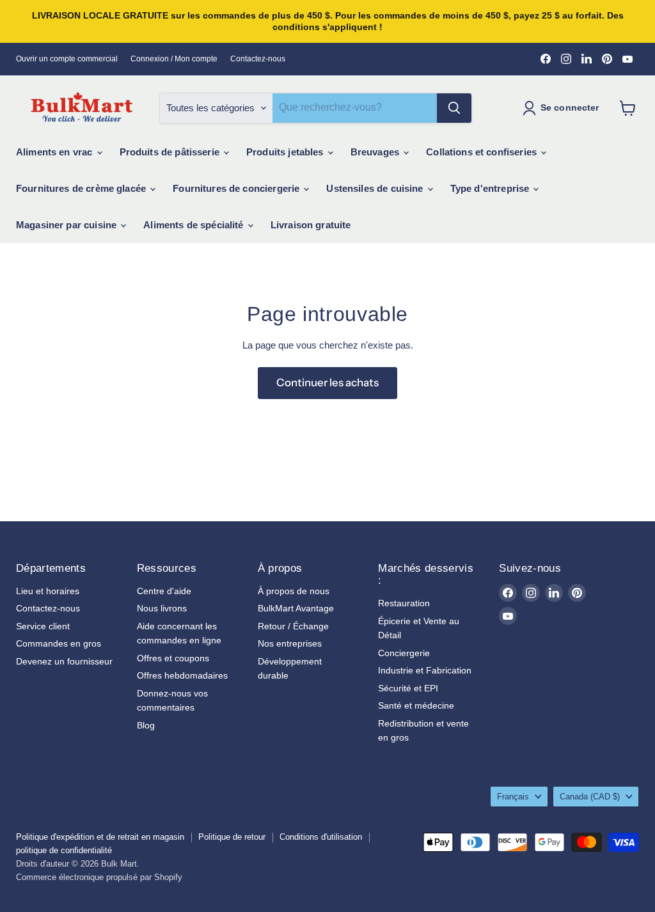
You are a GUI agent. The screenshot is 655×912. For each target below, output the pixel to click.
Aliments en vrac (55, 151)
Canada (590, 796)
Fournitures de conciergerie (237, 188)
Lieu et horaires (47, 591)
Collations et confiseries (482, 151)
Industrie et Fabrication (424, 670)
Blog (146, 725)
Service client (43, 626)
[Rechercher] (454, 108)
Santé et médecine (416, 705)
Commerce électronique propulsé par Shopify (99, 877)
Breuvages (376, 151)
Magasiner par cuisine (67, 224)
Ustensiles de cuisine (375, 188)
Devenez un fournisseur (64, 661)
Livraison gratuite (311, 224)
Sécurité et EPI (408, 688)
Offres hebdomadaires (182, 675)
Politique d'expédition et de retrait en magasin (100, 837)
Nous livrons (162, 608)
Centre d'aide (164, 591)
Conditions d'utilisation (321, 837)
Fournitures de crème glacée (82, 188)
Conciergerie (404, 653)
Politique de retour (231, 837)
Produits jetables (286, 151)
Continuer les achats (327, 382)
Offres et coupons (173, 658)
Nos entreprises (290, 643)
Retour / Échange (293, 626)
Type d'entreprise (491, 188)
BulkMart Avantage (296, 608)
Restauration (404, 603)
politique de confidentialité (64, 850)
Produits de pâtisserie (171, 151)
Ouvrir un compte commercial (67, 58)
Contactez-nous (257, 58)
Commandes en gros (58, 643)
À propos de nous (293, 591)
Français (513, 796)
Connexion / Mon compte (173, 58)
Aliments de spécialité (194, 224)
